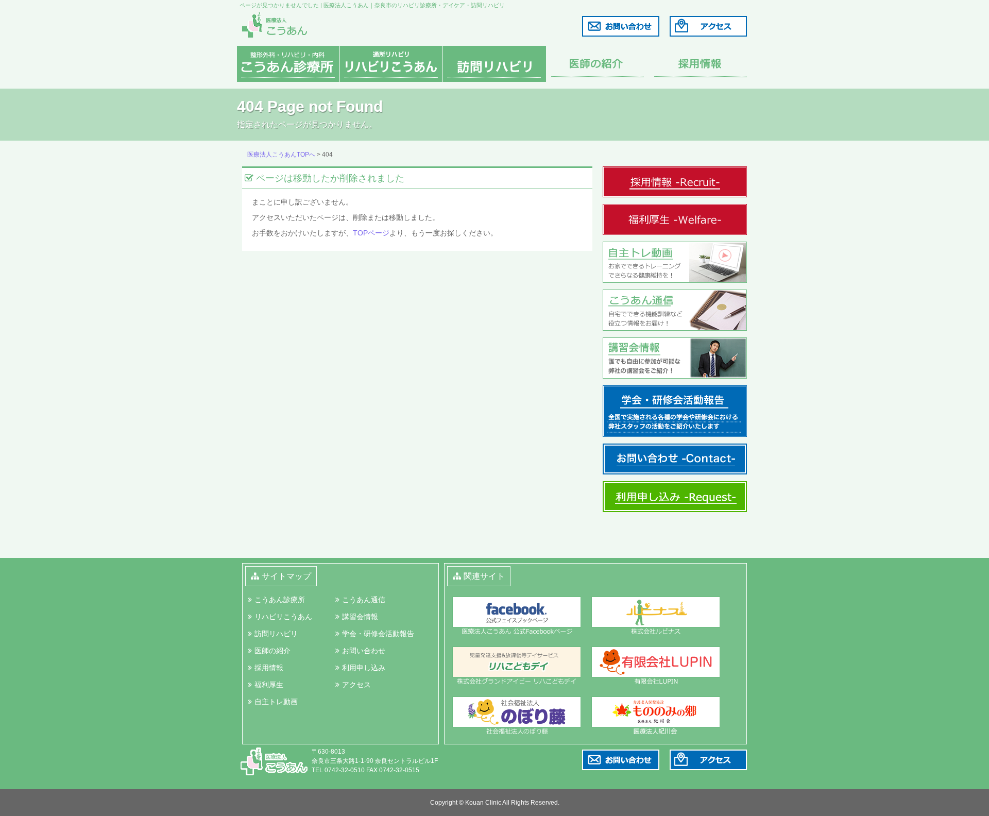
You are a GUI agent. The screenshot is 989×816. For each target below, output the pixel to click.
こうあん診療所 (279, 600)
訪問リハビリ (276, 634)
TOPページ (371, 233)
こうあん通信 (363, 600)
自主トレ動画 (276, 702)
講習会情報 (360, 617)
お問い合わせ (363, 651)
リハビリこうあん (283, 617)
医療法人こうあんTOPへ (281, 154)
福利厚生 (268, 685)
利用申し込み (363, 668)
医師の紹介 (272, 651)
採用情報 (268, 668)
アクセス (356, 685)
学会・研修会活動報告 (378, 634)
